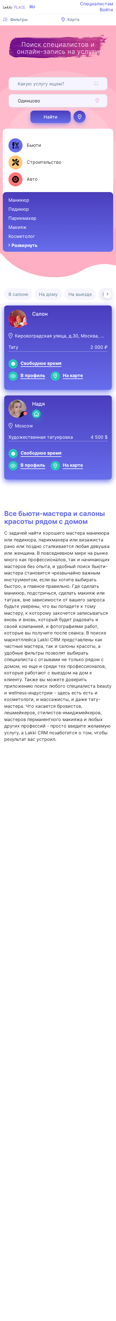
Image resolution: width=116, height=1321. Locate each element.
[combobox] (18, 84)
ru (32, 7)
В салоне (18, 294)
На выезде (80, 294)
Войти (106, 9)
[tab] (24, 145)
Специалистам (96, 3)
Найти (50, 117)
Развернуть (24, 245)
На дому (48, 294)
